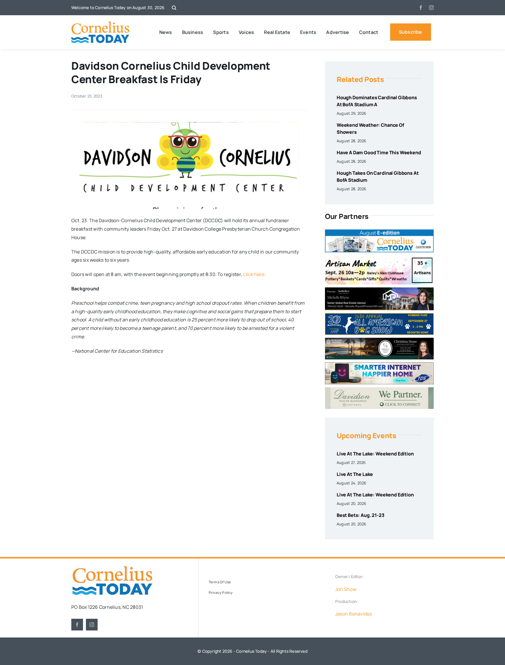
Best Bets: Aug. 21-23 (360, 515)
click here (253, 274)
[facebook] (420, 7)
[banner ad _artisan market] (379, 257)
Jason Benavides (353, 614)
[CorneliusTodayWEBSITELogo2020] (112, 568)
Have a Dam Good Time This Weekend (379, 152)
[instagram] (431, 7)
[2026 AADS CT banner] (379, 315)
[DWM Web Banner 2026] (379, 389)
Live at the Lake (355, 474)
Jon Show (345, 589)
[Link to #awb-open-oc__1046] (174, 8)
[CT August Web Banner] (379, 232)
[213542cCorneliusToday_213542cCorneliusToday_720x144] (379, 364)
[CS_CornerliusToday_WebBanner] (379, 340)
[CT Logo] (100, 23)
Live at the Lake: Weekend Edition (375, 453)
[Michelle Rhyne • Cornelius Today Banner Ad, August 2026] (379, 290)
